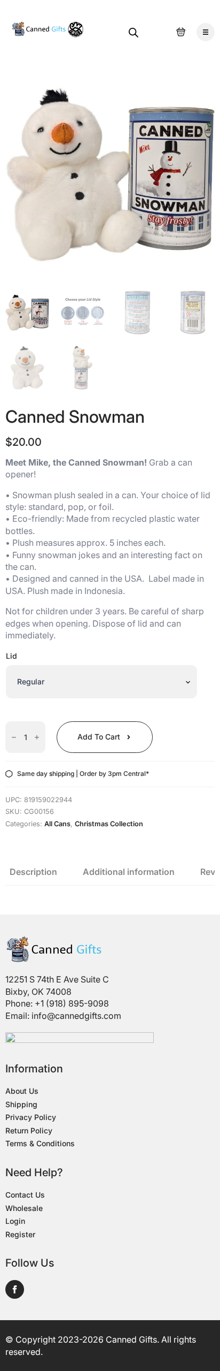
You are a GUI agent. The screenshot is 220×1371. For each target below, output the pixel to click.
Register (20, 1234)
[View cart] (181, 32)
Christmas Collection (109, 824)
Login (15, 1220)
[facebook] (14, 1289)
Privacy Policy (30, 1117)
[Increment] (37, 737)
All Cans (57, 824)
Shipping (21, 1104)
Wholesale (24, 1208)
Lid (11, 656)
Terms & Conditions (40, 1143)
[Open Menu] (206, 32)
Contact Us (25, 1194)
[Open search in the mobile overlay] (133, 32)
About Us (21, 1090)
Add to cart (98, 736)
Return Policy (28, 1130)
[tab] (33, 871)
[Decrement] (14, 737)
